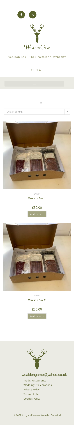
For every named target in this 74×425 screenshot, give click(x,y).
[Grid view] (33, 103)
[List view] (41, 103)
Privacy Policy (32, 389)
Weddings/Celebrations (38, 385)
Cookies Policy (32, 398)
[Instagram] (32, 14)
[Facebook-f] (21, 14)
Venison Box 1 (37, 198)
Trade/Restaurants (35, 380)
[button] (34, 84)
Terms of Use (31, 394)
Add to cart (37, 214)
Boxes (37, 193)
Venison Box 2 (37, 300)
